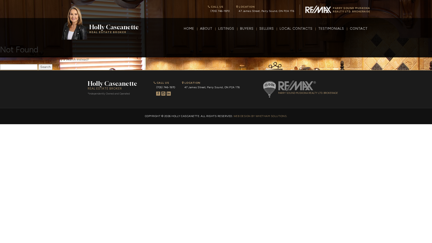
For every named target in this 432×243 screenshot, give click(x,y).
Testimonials (331, 29)
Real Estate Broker (114, 29)
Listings (226, 29)
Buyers (247, 29)
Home (189, 29)
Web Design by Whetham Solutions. (260, 116)
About (206, 29)
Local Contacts (296, 29)
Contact (359, 29)
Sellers (266, 29)
